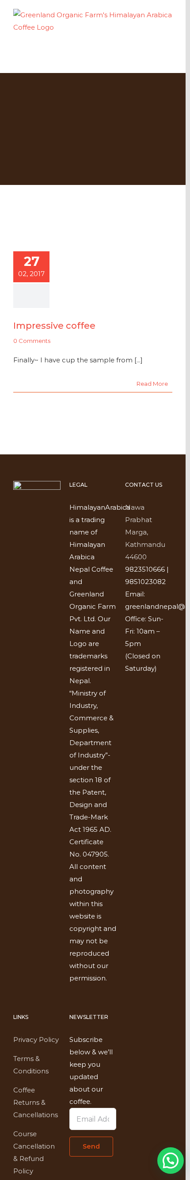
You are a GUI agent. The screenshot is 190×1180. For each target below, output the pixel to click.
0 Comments (31, 340)
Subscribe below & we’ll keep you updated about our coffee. (91, 1070)
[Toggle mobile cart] (137, 59)
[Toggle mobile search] (152, 59)
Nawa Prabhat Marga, (138, 519)
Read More (152, 383)
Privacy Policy (36, 1039)
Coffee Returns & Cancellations (35, 1102)
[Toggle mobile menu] (168, 59)
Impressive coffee (54, 325)
